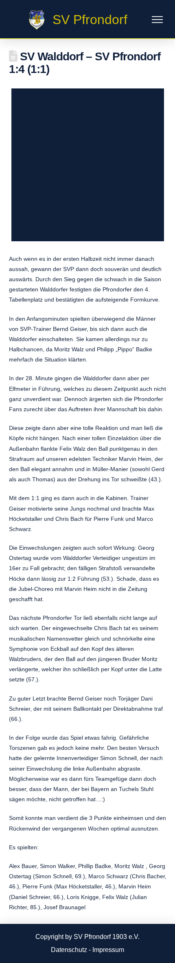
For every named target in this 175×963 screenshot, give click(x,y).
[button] (157, 20)
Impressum (108, 949)
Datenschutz (69, 949)
